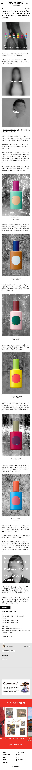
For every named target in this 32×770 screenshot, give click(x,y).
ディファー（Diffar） (9, 130)
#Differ (12, 651)
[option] (16, 723)
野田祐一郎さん (6, 593)
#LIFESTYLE (5, 651)
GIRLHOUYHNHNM (16, 745)
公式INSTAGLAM (7, 636)
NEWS (6, 658)
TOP (2, 658)
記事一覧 (26, 646)
